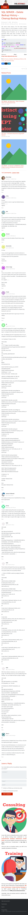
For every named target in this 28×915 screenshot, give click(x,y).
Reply (2, 192)
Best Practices (6, 58)
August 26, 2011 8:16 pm (10, 326)
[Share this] (2, 64)
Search (2, 906)
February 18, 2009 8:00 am (11, 235)
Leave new (15, 173)
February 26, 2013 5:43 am (11, 507)
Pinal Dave (15, 22)
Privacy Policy (4, 909)
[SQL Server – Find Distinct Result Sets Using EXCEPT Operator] (14, 119)
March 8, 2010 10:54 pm (10, 293)
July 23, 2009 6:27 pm (10, 247)
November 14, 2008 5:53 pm (11, 213)
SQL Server (7, 24)
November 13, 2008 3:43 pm (11, 197)
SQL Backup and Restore (19, 58)
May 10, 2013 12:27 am (10, 564)
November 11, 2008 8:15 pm (11, 178)
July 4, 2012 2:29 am (9, 495)
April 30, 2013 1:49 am (10, 524)
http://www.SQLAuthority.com (9, 56)
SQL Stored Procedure (9, 60)
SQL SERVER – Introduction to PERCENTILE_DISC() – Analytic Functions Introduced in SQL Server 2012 (12, 166)
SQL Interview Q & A (5, 901)
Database (11, 58)
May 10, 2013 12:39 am (10, 669)
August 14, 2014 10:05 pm (10, 735)
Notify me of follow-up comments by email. (12, 788)
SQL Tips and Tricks (14, 24)
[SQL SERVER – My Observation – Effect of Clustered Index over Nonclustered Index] (14, 87)
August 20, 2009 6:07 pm (10, 268)
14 (23, 24)
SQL (3, 24)
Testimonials (4, 904)
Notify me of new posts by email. (10, 790)
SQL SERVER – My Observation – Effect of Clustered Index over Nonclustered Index (12, 102)
